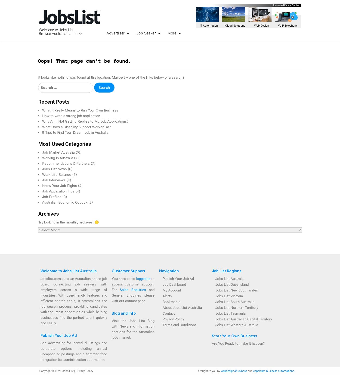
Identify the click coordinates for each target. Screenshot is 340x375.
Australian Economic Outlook (64, 202)
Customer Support (128, 271)
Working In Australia (57, 158)
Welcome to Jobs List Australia (68, 271)
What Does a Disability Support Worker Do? (76, 127)
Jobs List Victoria (229, 296)
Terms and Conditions (180, 325)
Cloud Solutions (235, 25)
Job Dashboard (174, 284)
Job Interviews (53, 180)
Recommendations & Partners (66, 163)
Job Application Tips (58, 191)
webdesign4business (234, 371)
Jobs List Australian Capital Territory (243, 319)
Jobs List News (54, 169)
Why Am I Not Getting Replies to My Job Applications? (85, 121)
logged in (143, 279)
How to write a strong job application (71, 116)
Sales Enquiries (133, 290)
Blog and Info (124, 313)
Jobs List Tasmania (230, 313)
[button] (118, 33)
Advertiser (116, 33)
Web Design (261, 25)
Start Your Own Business (234, 336)
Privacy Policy (173, 319)
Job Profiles (51, 197)
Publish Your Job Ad (58, 335)
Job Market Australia (58, 152)
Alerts (167, 296)
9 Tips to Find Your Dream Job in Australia (75, 132)
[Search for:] (65, 88)
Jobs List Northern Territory (236, 308)
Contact (169, 313)
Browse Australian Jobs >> (60, 33)
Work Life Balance (56, 174)
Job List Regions (226, 271)
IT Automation (209, 25)
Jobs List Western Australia (236, 325)
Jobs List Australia (229, 279)
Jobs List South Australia (234, 302)
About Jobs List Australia (182, 308)
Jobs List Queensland (232, 284)
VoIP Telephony (287, 25)
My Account (172, 290)
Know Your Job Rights (59, 185)
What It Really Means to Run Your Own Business (80, 110)
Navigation (169, 271)
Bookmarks (171, 302)
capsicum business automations (273, 371)
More (171, 33)
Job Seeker (146, 33)
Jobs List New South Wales (236, 290)
